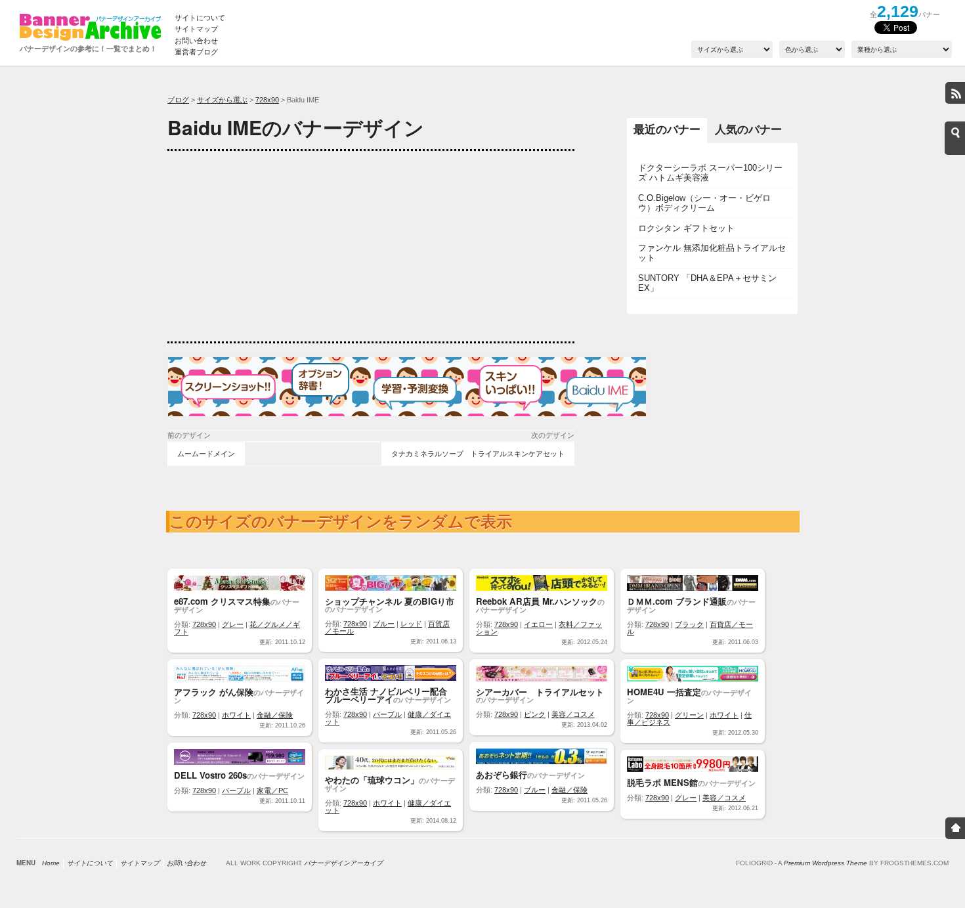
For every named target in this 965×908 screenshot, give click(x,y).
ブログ (178, 100)
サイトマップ (196, 29)
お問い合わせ (196, 41)
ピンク (535, 714)
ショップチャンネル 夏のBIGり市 (389, 601)
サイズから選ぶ (222, 100)
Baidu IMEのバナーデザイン (295, 127)
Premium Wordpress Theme (825, 863)
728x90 (267, 100)
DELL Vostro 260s (210, 775)
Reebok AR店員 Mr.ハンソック (536, 601)
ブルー (384, 624)
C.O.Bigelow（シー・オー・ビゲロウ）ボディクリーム (704, 203)
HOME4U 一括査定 (664, 691)
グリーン (689, 715)
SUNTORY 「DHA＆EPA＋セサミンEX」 (707, 283)
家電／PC (272, 790)
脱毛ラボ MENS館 (662, 782)
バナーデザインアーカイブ (343, 863)
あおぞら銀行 (501, 774)
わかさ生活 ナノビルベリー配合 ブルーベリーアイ (386, 695)
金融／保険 (275, 715)
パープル (387, 714)
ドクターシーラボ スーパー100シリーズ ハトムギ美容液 (710, 173)
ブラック (689, 624)
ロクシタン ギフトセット (686, 228)
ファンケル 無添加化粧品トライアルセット (712, 253)
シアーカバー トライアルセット (540, 691)
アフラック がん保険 (213, 691)
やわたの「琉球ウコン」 (372, 779)
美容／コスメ (573, 714)
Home (51, 863)
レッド (411, 624)
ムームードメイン (206, 454)
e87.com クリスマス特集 (222, 601)
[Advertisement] (265, 246)
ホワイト (236, 715)
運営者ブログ (196, 52)
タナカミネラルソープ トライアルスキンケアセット (478, 454)
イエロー (538, 624)
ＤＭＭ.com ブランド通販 (677, 601)
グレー (233, 624)
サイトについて (200, 18)
